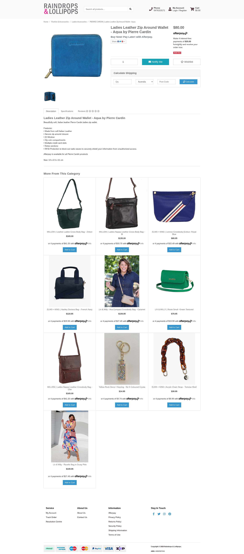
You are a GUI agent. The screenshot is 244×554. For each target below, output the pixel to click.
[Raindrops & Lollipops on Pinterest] (170, 514)
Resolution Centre (54, 521)
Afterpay (112, 513)
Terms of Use (114, 535)
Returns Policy (114, 521)
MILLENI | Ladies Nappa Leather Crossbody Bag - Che (69, 388)
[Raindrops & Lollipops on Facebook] (154, 514)
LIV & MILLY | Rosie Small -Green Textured (174, 309)
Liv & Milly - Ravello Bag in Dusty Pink (70, 464)
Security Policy (114, 526)
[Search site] (130, 9)
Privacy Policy (114, 517)
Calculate (189, 82)
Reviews (82, 111)
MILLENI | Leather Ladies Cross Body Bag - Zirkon (69, 232)
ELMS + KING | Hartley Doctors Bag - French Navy (69, 309)
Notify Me (157, 61)
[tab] (51, 111)
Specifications (67, 111)
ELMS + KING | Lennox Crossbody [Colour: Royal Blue (174, 233)
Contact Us (82, 517)
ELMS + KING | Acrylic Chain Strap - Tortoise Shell (174, 387)
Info (89, 243)
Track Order (51, 517)
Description (51, 111)
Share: (114, 42)
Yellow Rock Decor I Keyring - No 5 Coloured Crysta (122, 387)
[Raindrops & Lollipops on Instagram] (164, 514)
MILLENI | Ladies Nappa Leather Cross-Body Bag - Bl (122, 233)
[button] (157, 9)
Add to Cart (70, 250)
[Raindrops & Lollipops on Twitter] (159, 514)
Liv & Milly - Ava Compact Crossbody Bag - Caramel (122, 309)
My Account (51, 513)
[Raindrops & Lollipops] (62, 9)
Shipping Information (117, 530)
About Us (81, 513)
